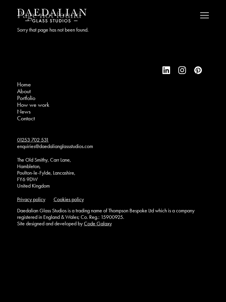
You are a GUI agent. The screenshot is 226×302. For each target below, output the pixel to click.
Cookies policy (69, 199)
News (24, 111)
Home (24, 84)
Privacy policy (31, 199)
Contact (26, 118)
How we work (33, 104)
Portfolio (26, 97)
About (24, 91)
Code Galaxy (98, 223)
